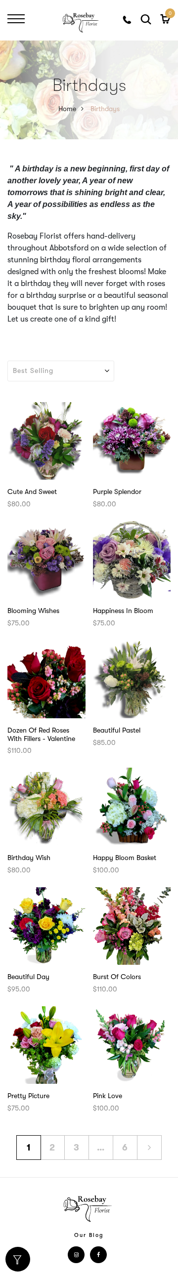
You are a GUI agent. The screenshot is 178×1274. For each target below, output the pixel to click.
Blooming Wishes (33, 611)
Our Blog (89, 1235)
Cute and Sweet (32, 491)
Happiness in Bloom (123, 611)
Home (67, 109)
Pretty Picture (28, 1096)
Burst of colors (117, 977)
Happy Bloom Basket (124, 858)
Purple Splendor (117, 491)
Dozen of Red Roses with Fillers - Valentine (41, 734)
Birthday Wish (28, 858)
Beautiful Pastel (116, 730)
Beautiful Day (28, 977)
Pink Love (107, 1096)
